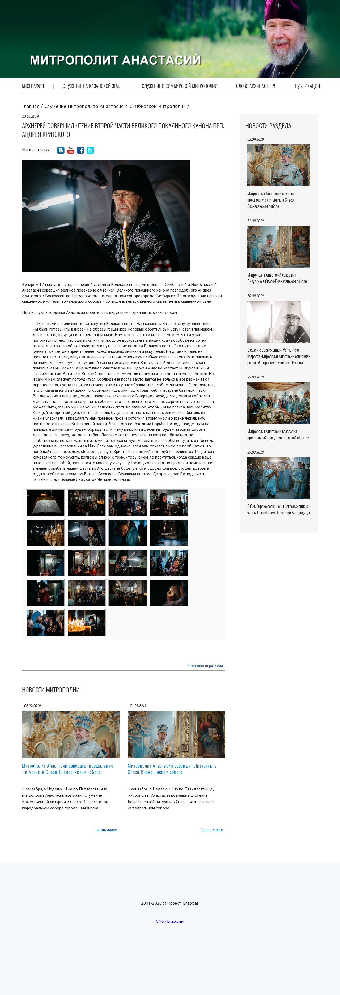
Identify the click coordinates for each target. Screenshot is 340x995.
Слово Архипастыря (256, 86)
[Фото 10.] (87, 553)
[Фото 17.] (46, 612)
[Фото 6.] (87, 523)
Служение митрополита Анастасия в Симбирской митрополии (115, 106)
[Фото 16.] (169, 582)
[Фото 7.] (128, 523)
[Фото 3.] (128, 493)
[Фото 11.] (128, 553)
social (61, 150)
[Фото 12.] (169, 553)
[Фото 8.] (169, 523)
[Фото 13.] (46, 582)
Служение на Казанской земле (93, 86)
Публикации (307, 86)
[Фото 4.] (169, 493)
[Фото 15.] (128, 582)
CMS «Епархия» (170, 921)
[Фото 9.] (46, 553)
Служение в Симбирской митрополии (180, 86)
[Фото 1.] (46, 493)
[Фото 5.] (46, 523)
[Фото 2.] (87, 493)
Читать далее (106, 829)
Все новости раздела (205, 665)
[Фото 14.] (87, 582)
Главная (31, 106)
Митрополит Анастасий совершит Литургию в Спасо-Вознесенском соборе (172, 768)
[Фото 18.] (87, 612)
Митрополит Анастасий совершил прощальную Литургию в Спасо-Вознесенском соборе (67, 768)
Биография (33, 86)
